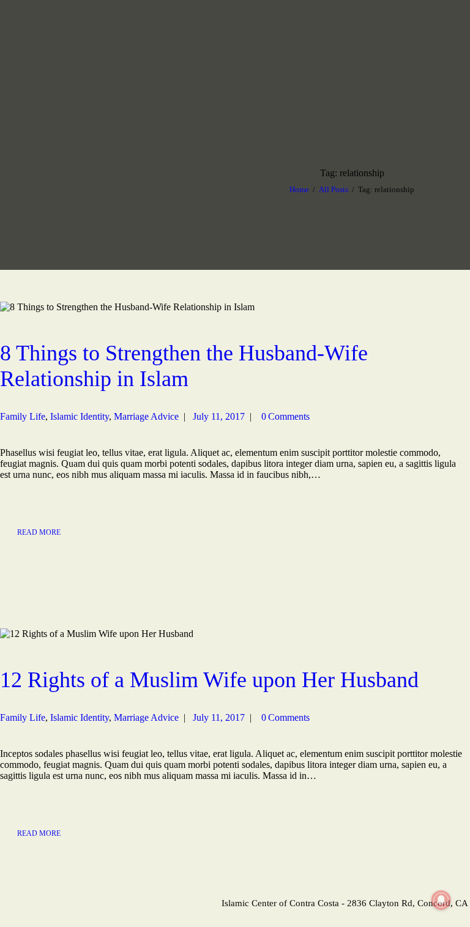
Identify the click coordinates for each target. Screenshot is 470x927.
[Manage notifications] (441, 900)
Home (299, 189)
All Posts (333, 189)
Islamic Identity (79, 416)
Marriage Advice (146, 416)
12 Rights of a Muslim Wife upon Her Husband (209, 680)
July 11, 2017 (219, 416)
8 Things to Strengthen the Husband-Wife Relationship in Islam (184, 366)
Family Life (22, 416)
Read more (39, 532)
